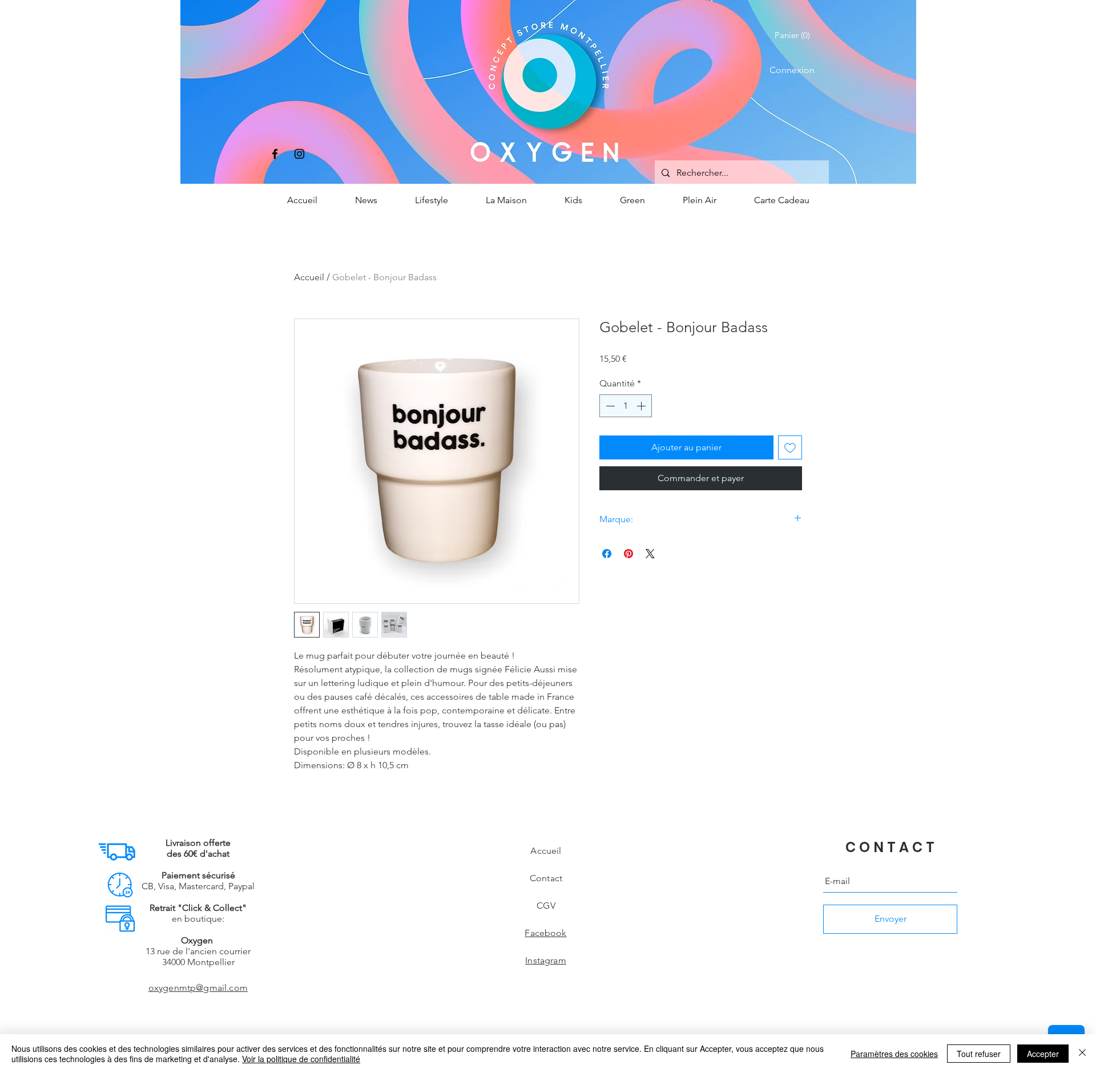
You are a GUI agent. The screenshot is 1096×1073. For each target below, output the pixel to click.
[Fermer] (1082, 1053)
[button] (795, 35)
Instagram (545, 960)
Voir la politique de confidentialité (301, 1058)
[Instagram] (299, 153)
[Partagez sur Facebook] (607, 553)
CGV (546, 905)
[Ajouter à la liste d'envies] (790, 447)
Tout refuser (979, 1053)
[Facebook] (274, 153)
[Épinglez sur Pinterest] (628, 553)
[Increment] (642, 406)
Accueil (309, 277)
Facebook (545, 932)
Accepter (1043, 1053)
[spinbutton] (625, 406)
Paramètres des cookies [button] (894, 1053)
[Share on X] (650, 553)
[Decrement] (609, 406)
